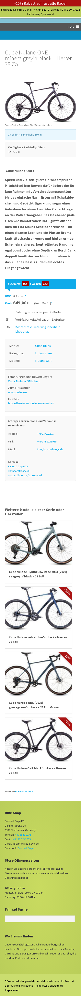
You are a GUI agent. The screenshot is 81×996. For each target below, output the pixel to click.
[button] (71, 27)
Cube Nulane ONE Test (24, 381)
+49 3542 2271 (41, 9)
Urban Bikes (43, 353)
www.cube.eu (17, 392)
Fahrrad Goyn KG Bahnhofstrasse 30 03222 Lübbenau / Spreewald (25, 471)
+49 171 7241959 (46, 441)
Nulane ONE (43, 360)
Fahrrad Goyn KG (24, 791)
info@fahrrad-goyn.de (50, 449)
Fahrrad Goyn (26, 848)
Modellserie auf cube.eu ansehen (31, 403)
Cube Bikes (43, 346)
